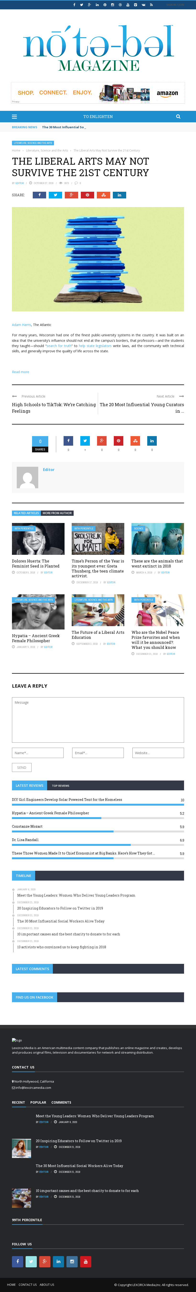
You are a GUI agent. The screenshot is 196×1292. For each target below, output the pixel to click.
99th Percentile (24, 528)
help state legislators (95, 345)
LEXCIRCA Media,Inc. (146, 1285)
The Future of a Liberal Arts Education (98, 635)
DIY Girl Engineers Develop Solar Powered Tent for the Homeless (67, 799)
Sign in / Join (175, 4)
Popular (38, 1102)
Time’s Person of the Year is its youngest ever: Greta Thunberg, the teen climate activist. (98, 568)
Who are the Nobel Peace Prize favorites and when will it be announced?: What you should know (155, 640)
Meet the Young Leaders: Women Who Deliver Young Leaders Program (95, 1116)
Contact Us (28, 1285)
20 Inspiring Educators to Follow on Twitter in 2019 (79, 1141)
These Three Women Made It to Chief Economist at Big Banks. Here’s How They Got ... (83, 853)
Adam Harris (21, 324)
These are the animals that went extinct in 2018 (157, 563)
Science (138, 528)
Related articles (26, 513)
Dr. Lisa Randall (25, 839)
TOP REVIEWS (60, 785)
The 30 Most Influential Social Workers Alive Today (82, 127)
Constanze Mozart (27, 826)
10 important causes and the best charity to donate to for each (87, 1190)
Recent (18, 1102)
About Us (47, 1285)
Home (11, 1285)
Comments (61, 1102)
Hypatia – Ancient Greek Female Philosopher (36, 638)
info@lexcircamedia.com (33, 1087)
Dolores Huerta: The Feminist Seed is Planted (36, 563)
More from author (57, 513)
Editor (20, 183)
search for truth (59, 345)
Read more (20, 372)
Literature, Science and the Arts (33, 143)
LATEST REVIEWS (29, 785)
